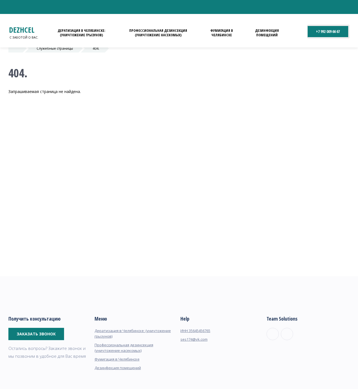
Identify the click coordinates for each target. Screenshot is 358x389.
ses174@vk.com (194, 339)
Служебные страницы (55, 48)
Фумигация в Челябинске (221, 32)
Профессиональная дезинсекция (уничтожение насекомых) (158, 32)
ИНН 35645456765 (195, 330)
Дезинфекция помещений (267, 32)
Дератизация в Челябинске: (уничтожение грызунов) (81, 32)
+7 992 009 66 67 (328, 31)
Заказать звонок (36, 334)
